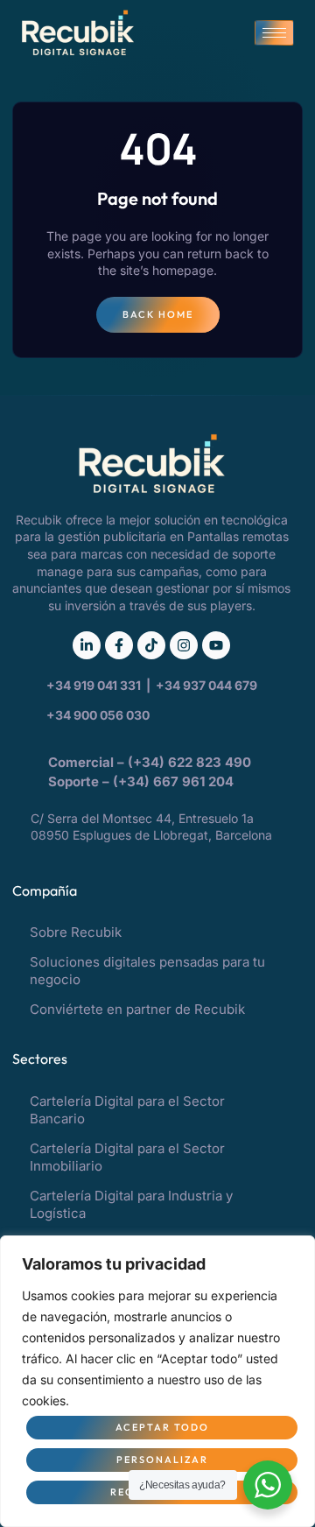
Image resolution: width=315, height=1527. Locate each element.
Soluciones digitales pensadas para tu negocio (147, 970)
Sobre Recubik (76, 932)
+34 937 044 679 (206, 685)
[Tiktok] (151, 645)
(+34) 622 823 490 (191, 762)
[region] (157, 1381)
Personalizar (162, 1459)
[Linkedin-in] (87, 645)
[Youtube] (216, 645)
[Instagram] (184, 645)
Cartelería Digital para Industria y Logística (131, 1204)
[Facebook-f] (119, 645)
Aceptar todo (162, 1427)
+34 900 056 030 (98, 714)
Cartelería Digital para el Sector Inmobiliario (127, 1157)
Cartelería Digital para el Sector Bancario (127, 1110)
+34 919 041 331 (95, 685)
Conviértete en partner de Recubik (137, 1009)
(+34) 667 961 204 (173, 781)
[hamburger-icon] (274, 33)
